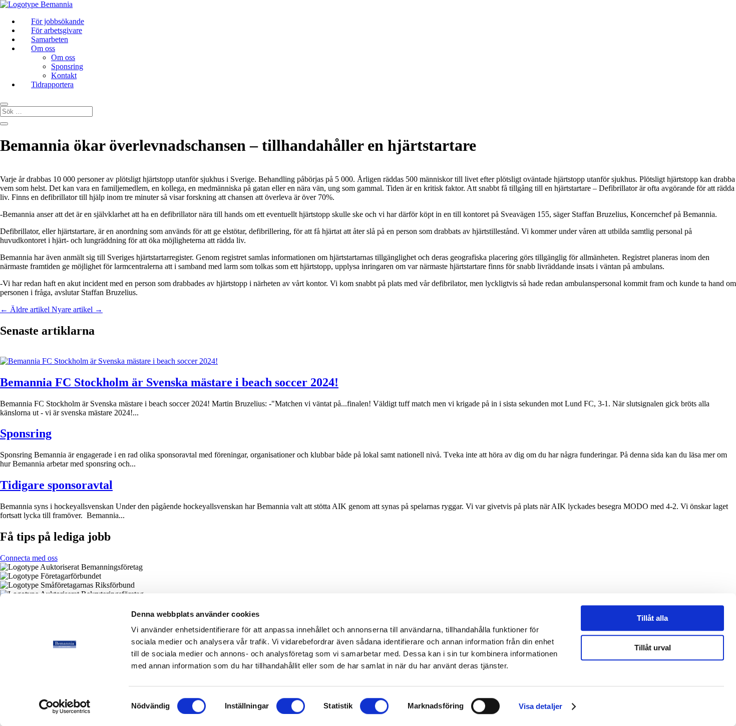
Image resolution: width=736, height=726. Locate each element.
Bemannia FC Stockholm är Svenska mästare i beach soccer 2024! (169, 382)
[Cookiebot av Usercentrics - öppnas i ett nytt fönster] (65, 706)
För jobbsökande (57, 21)
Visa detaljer (540, 706)
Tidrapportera (52, 84)
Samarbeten (49, 39)
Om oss (43, 48)
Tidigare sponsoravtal (56, 485)
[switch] (290, 706)
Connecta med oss (29, 558)
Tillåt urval (652, 647)
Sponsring (67, 66)
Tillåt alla (652, 618)
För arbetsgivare (56, 30)
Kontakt (64, 75)
